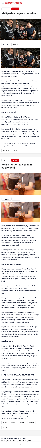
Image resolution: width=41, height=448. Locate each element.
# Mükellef (16, 150)
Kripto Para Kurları (28, 442)
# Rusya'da (22, 422)
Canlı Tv (15, 440)
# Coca (5, 422)
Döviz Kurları (23, 440)
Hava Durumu (18, 442)
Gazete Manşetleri (7, 442)
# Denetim (6, 150)
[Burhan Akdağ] (13, 3)
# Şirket (31, 422)
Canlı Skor (9, 440)
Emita (29, 440)
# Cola (13, 422)
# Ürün (5, 427)
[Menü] (2, 3)
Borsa (3, 440)
